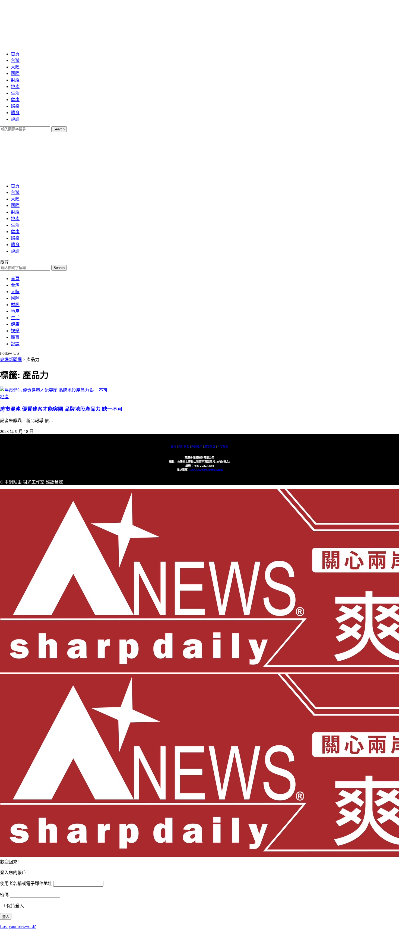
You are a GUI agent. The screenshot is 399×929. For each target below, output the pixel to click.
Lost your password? (18, 926)
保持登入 (14, 905)
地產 (4, 396)
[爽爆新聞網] (72, 43)
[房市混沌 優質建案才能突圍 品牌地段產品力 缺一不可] (53, 390)
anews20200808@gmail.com (206, 469)
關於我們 (183, 446)
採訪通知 (196, 446)
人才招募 (222, 446)
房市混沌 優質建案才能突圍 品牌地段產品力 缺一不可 (61, 409)
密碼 (4, 894)
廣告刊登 (209, 446)
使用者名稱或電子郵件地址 (26, 883)
